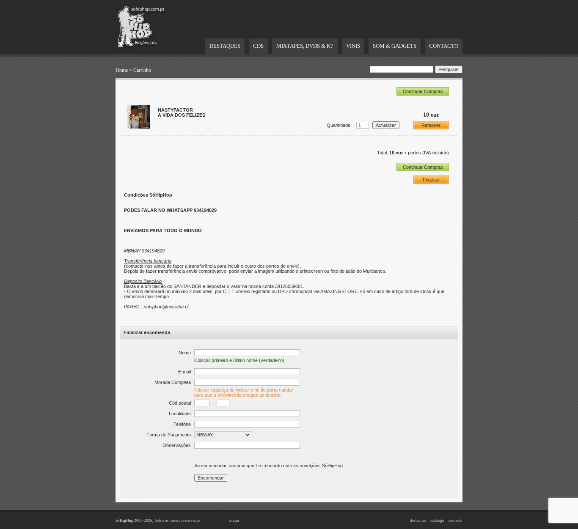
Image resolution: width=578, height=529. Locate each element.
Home (122, 70)
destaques (418, 520)
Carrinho (142, 70)
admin (234, 520)
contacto (455, 520)
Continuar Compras (423, 91)
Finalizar (431, 179)
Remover (430, 125)
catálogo (437, 520)
